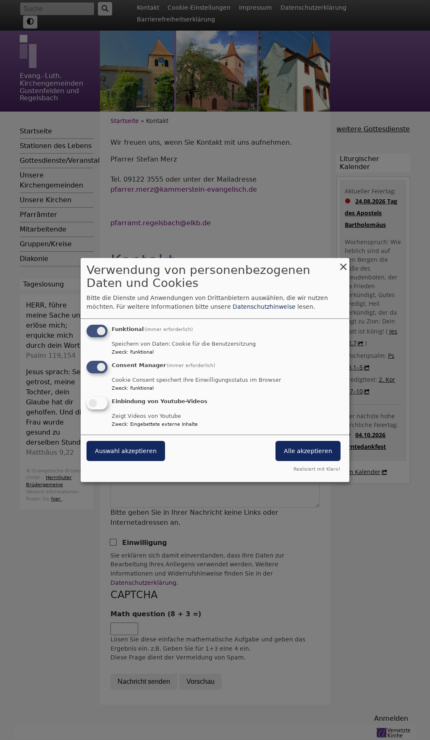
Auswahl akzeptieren (126, 451)
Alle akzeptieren (308, 451)
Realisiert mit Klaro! (317, 469)
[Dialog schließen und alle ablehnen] (343, 263)
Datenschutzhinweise (264, 306)
